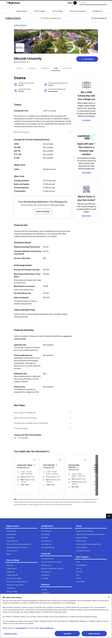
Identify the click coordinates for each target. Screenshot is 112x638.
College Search (13, 18)
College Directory (20, 25)
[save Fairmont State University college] (85, 459)
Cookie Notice (21, 628)
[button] (15, 475)
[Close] (108, 597)
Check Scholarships (43, 211)
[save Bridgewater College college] (34, 459)
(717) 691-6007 (23, 438)
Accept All (67, 634)
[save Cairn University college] (59, 459)
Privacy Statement (46, 628)
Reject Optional (94, 634)
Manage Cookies (10, 634)
